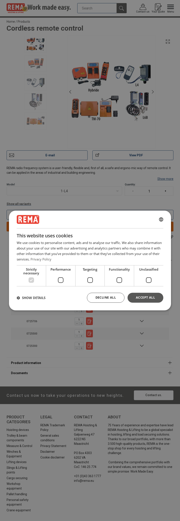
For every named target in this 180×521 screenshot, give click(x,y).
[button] (31, 297)
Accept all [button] (145, 298)
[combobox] (161, 219)
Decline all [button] (105, 298)
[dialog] (90, 260)
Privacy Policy (41, 259)
